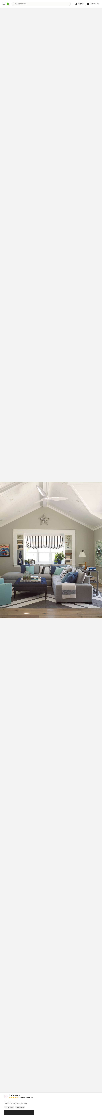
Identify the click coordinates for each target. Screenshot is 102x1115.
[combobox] (41, 4)
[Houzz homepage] (8, 4)
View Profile (29, 1097)
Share (47, 1089)
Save (57, 1089)
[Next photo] (98, 550)
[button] (4, 4)
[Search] (14, 4)
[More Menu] (98, 1089)
